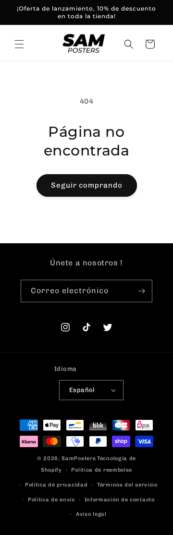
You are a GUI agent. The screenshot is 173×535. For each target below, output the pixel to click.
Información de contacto (120, 500)
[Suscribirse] (141, 291)
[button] (19, 44)
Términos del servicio (127, 485)
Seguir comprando (87, 185)
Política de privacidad (56, 485)
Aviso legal (91, 514)
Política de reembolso (101, 470)
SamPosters (79, 458)
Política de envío (51, 500)
